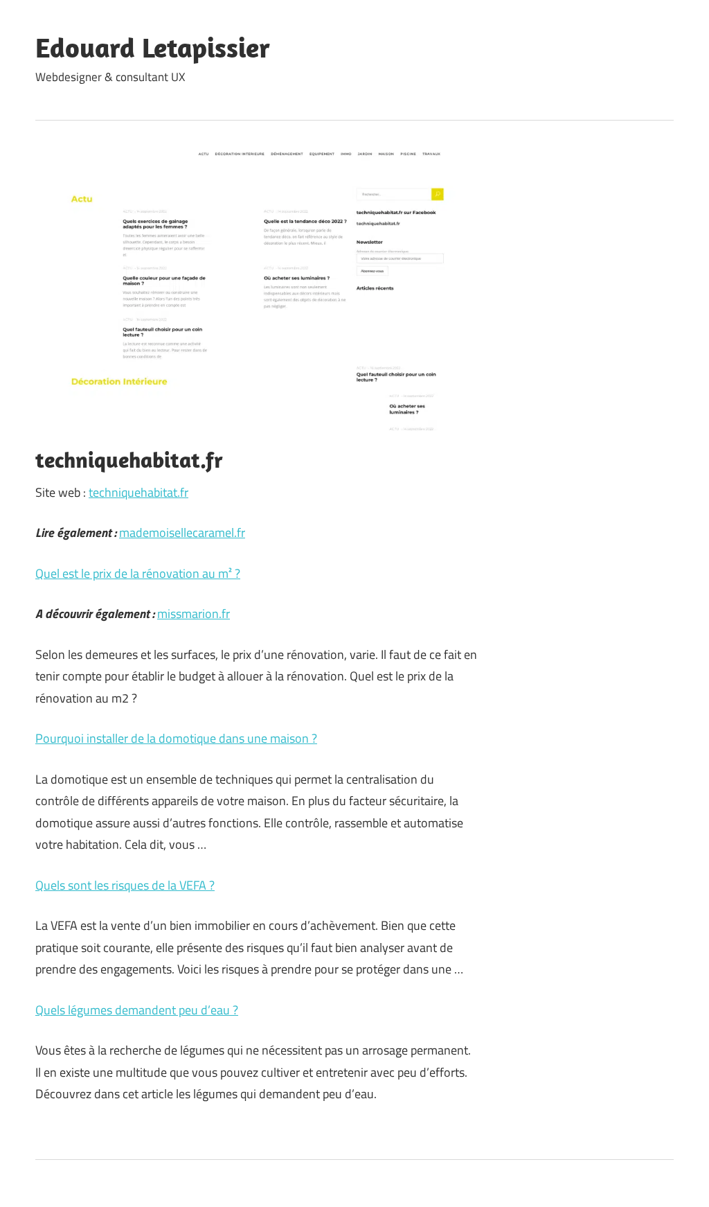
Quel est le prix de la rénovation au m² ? (137, 573)
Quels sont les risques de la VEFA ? (125, 885)
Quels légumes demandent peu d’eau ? (136, 1010)
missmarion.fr (193, 613)
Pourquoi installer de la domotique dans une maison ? (176, 738)
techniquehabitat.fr (138, 492)
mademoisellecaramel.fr (182, 532)
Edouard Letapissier (152, 47)
